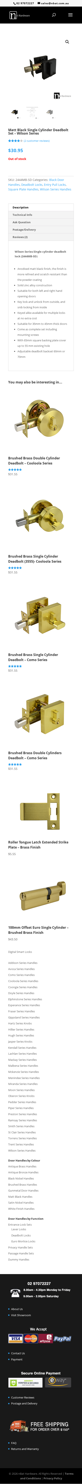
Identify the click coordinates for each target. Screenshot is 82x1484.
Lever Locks (18, 1229)
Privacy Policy (53, 1478)
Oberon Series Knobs (21, 1096)
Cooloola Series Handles (23, 981)
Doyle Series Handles (21, 993)
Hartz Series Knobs (20, 1023)
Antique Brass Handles (22, 1166)
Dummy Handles (18, 1259)
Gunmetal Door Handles (23, 1190)
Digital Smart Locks (20, 952)
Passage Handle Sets (21, 1253)
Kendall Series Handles (22, 1048)
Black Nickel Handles (21, 1178)
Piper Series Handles (21, 1108)
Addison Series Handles (22, 963)
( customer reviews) (37, 141)
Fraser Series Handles (21, 1011)
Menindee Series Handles (24, 1078)
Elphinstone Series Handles (25, 999)
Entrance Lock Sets (20, 1224)
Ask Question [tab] (22, 222)
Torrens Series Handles (22, 1138)
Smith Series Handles (21, 1126)
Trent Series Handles (21, 1144)
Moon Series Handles (21, 1090)
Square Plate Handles (23, 189)
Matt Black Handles (20, 1197)
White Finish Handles (21, 1209)
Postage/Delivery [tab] (24, 229)
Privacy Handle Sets (20, 1247)
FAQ (13, 1443)
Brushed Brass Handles (22, 1184)
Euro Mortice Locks (23, 1241)
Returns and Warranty (25, 1449)
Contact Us (18, 1353)
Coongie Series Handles (22, 987)
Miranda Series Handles (23, 1084)
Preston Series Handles (22, 1114)
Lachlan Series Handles (22, 1053)
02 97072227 (25, 3)
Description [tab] (21, 207)
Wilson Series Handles (55, 189)
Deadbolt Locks (31, 185)
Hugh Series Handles (21, 1035)
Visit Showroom (21, 1315)
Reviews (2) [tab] (20, 237)
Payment (16, 1359)
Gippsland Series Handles (24, 1017)
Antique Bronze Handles (23, 1172)
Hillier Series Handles (21, 1029)
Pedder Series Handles (22, 1102)
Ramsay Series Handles (22, 1120)
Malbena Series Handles (23, 1066)
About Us (17, 1309)
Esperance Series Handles (24, 1005)
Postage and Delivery (24, 1403)
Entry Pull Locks (55, 185)
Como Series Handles (21, 975)
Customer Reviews (22, 1397)
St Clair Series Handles (22, 1132)
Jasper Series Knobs (20, 1041)
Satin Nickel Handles (21, 1202)
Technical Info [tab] (22, 215)
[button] (67, 42)
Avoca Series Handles (21, 969)
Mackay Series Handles (22, 1060)
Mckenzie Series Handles (23, 1072)
